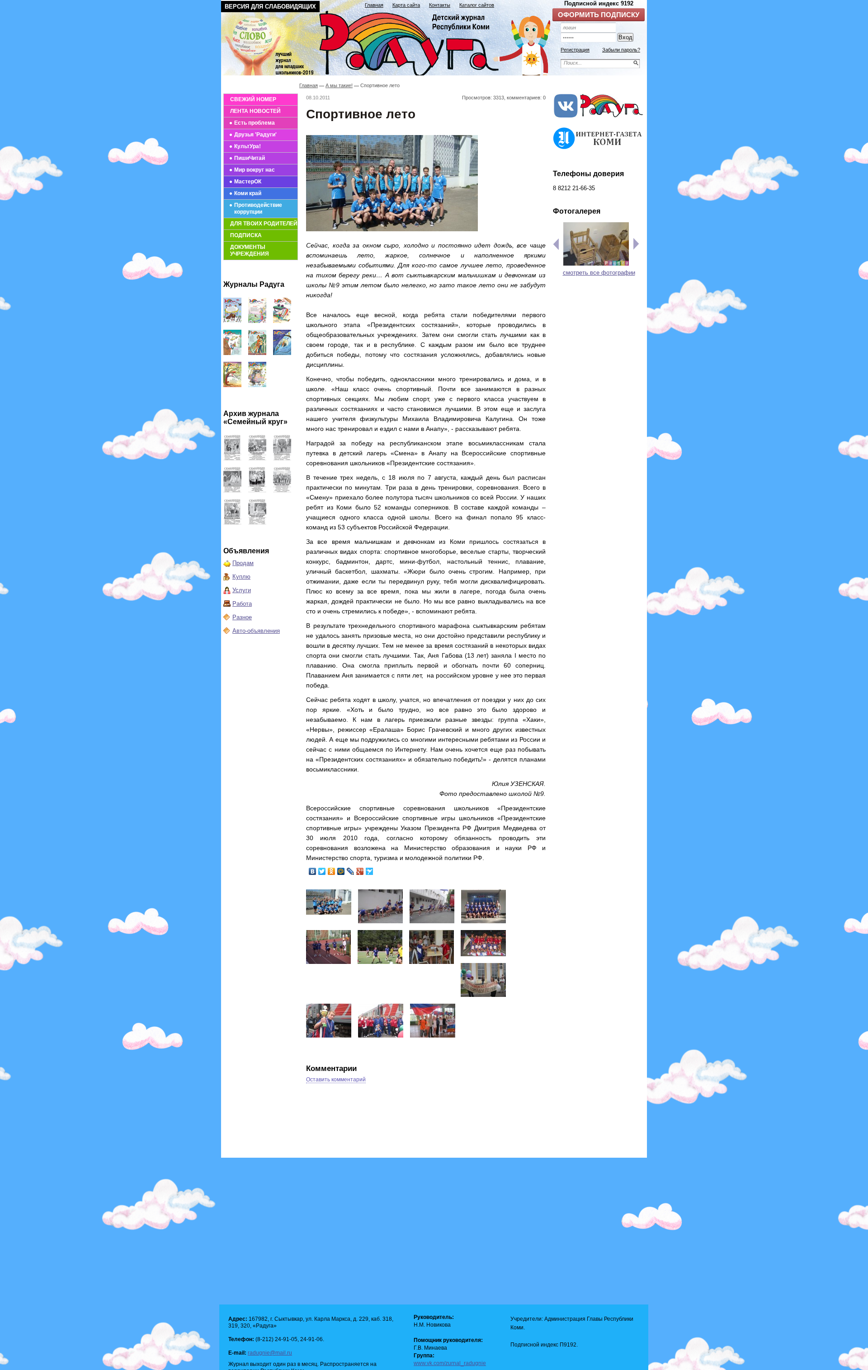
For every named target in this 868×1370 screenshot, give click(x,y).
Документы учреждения (249, 250)
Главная (374, 5)
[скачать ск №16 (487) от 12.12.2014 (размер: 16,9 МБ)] (232, 458)
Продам (243, 563)
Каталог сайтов (476, 5)
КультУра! (247, 146)
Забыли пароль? (621, 49)
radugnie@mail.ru (270, 1353)
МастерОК (247, 181)
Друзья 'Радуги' (255, 134)
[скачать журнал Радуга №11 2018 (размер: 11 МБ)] (257, 321)
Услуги (241, 590)
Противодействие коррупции (258, 208)
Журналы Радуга (253, 284)
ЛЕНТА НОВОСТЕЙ (255, 111)
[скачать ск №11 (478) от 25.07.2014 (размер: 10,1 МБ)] (282, 490)
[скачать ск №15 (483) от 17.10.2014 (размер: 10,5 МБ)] (257, 458)
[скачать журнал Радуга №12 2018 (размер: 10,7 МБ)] (232, 321)
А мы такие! (339, 85)
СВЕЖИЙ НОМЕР (253, 99)
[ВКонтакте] (312, 871)
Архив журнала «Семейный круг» (255, 417)
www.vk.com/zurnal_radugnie (450, 1363)
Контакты (439, 5)
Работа (242, 603)
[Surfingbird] (369, 871)
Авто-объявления (256, 630)
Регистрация (575, 49)
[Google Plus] (360, 871)
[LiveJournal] (350, 871)
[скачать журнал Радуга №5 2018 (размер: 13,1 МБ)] (257, 385)
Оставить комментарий (336, 1079)
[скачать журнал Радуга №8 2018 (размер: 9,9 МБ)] (257, 353)
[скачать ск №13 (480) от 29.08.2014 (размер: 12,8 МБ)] (232, 490)
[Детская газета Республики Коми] (391, 42)
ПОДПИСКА (246, 235)
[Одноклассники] (331, 871)
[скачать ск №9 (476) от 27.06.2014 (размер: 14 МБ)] (257, 522)
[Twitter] (322, 871)
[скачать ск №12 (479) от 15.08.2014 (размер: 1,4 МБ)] (257, 490)
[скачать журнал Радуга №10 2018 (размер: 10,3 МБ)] (282, 321)
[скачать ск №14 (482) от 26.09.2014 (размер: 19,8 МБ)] (282, 458)
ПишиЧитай (249, 158)
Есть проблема (254, 123)
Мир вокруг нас (254, 170)
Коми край (247, 193)
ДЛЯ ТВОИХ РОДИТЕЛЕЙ (263, 223)
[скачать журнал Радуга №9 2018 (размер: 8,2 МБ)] (232, 353)
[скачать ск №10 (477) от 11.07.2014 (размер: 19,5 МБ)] (232, 522)
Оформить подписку (598, 15)
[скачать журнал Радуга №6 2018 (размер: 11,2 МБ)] (232, 385)
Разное (242, 617)
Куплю (241, 576)
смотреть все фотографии (599, 272)
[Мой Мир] (341, 871)
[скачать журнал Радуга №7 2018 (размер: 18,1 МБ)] (282, 353)
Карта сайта (406, 5)
